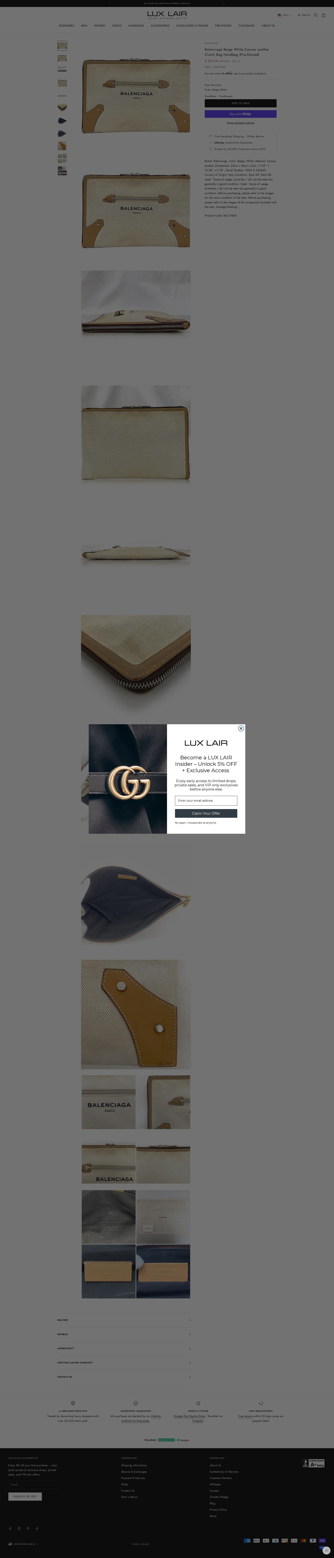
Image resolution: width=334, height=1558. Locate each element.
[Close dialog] (241, 728)
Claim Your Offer (206, 813)
